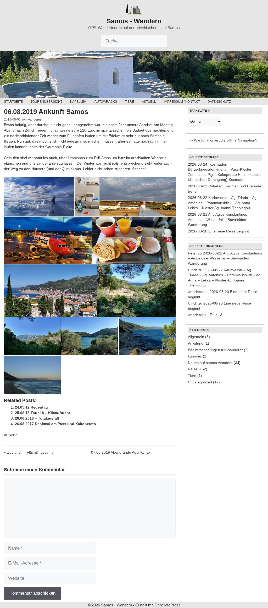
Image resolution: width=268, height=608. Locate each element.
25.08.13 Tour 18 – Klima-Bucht (42, 413)
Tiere (129, 102)
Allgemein (196, 337)
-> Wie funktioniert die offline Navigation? (223, 140)
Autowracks (105, 102)
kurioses (195, 356)
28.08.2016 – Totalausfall (37, 418)
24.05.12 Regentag (31, 407)
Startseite (13, 102)
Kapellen (78, 102)
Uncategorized (200, 382)
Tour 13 (216, 315)
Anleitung (195, 343)
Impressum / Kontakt (182, 102)
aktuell (149, 102)
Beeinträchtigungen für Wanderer (215, 350)
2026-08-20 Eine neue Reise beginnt (218, 231)
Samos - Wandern (134, 21)
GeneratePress (167, 605)
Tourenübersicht (46, 102)
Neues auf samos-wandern (210, 363)
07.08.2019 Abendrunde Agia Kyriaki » (122, 452)
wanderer (196, 292)
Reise (13, 435)
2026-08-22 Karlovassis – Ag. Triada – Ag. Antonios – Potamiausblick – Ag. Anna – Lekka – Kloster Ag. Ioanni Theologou (223, 203)
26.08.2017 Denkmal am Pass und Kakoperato (55, 424)
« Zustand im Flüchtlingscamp (29, 452)
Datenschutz (219, 102)
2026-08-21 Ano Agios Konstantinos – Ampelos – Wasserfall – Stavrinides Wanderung (219, 219)
